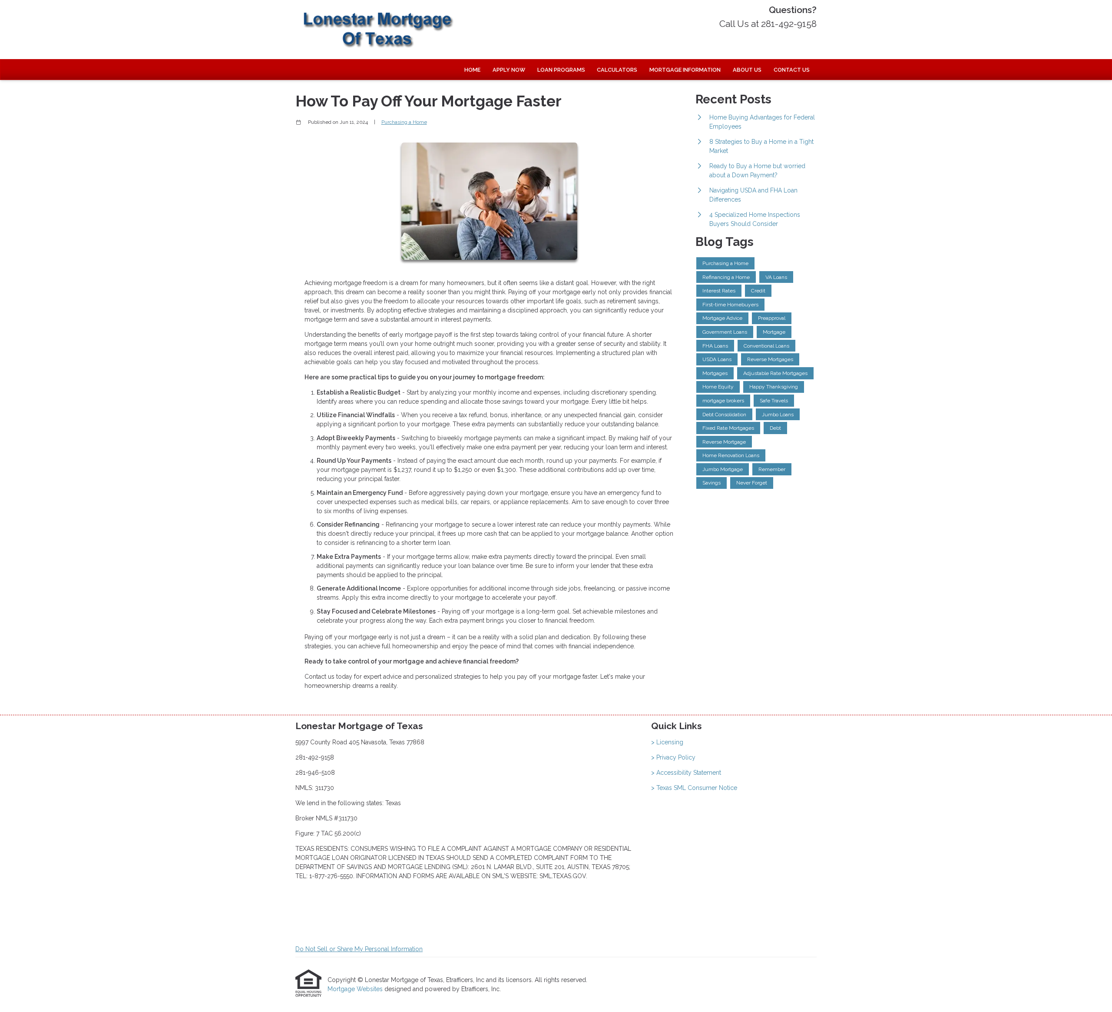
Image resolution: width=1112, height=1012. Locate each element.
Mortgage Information (685, 69)
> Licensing (667, 742)
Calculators (617, 69)
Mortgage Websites (356, 988)
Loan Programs (561, 69)
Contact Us (792, 69)
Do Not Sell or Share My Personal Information (359, 949)
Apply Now (509, 69)
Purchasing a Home (404, 122)
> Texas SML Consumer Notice (694, 787)
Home (472, 69)
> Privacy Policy (673, 757)
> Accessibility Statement (686, 772)
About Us (747, 69)
